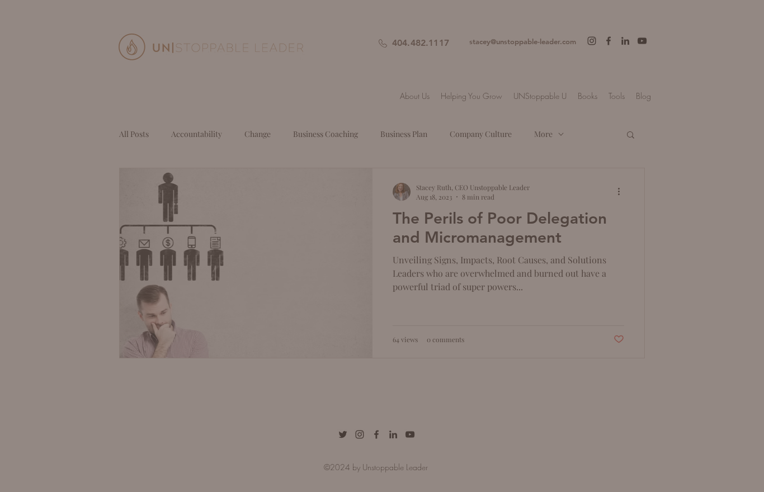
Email (241, 217)
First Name (252, 158)
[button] (593, 26)
